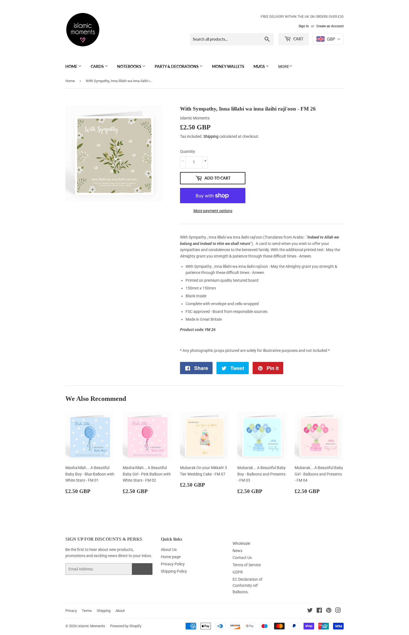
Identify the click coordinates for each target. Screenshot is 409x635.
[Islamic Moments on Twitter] (310, 611)
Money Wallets (228, 66)
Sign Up (142, 569)
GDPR (238, 572)
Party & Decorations (177, 66)
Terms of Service (247, 565)
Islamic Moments (91, 626)
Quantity (187, 151)
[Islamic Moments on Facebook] (319, 611)
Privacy (71, 611)
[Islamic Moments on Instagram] (338, 611)
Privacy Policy (173, 564)
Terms (87, 611)
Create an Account (330, 26)
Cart (297, 38)
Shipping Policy (174, 571)
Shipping (210, 136)
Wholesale (241, 543)
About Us (169, 549)
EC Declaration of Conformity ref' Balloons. (247, 585)
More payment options (212, 211)
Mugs (259, 66)
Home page (171, 557)
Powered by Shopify (125, 626)
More (283, 66)
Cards (98, 66)
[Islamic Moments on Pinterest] (329, 611)
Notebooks (129, 66)
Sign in (304, 26)
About (120, 611)
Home (71, 66)
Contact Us (242, 557)
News (237, 550)
